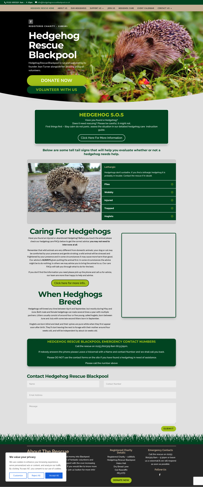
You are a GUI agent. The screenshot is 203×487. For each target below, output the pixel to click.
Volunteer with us (56, 89)
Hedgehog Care (126, 8)
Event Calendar (146, 8)
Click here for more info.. (70, 283)
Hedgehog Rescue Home (42, 8)
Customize (18, 475)
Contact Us (164, 8)
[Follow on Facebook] (31, 21)
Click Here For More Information (101, 137)
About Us (62, 8)
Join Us (111, 8)
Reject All (36, 475)
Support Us (95, 8)
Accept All (54, 475)
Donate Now (56, 80)
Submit (169, 428)
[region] (36, 467)
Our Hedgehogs (78, 8)
